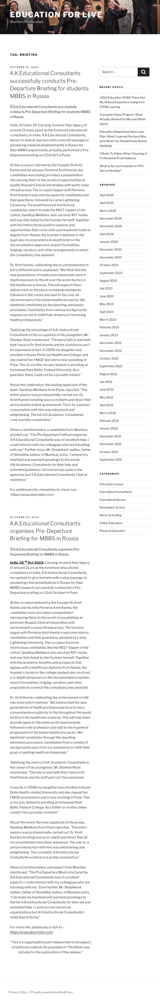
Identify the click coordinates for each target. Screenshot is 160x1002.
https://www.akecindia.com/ (31, 932)
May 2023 (106, 304)
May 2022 (106, 397)
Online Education (111, 523)
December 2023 (111, 249)
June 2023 (107, 296)
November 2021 (110, 444)
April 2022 (106, 405)
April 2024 (107, 234)
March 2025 (108, 210)
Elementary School (112, 507)
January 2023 (109, 335)
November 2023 (111, 257)
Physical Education (112, 530)
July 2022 (106, 381)
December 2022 (110, 343)
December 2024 (111, 218)
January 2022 (109, 428)
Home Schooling (110, 515)
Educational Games (113, 499)
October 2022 (109, 358)
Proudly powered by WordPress (52, 992)
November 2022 (111, 350)
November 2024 (111, 226)
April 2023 (107, 312)
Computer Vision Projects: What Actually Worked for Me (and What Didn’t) (122, 119)
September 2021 (111, 459)
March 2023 (108, 319)
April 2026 (107, 195)
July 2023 (106, 288)
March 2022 (108, 413)
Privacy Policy (18, 992)
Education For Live (56, 14)
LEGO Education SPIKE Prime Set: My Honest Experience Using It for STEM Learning (122, 102)
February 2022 (109, 420)
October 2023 (109, 265)
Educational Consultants (116, 492)
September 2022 (111, 366)
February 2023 (109, 327)
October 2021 (109, 452)
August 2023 (108, 280)
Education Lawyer (112, 484)
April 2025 (107, 203)
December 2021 (110, 436)
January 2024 (109, 241)
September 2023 (111, 273)
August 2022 (108, 374)
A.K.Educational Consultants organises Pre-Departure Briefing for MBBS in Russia (45, 531)
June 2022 (107, 389)
